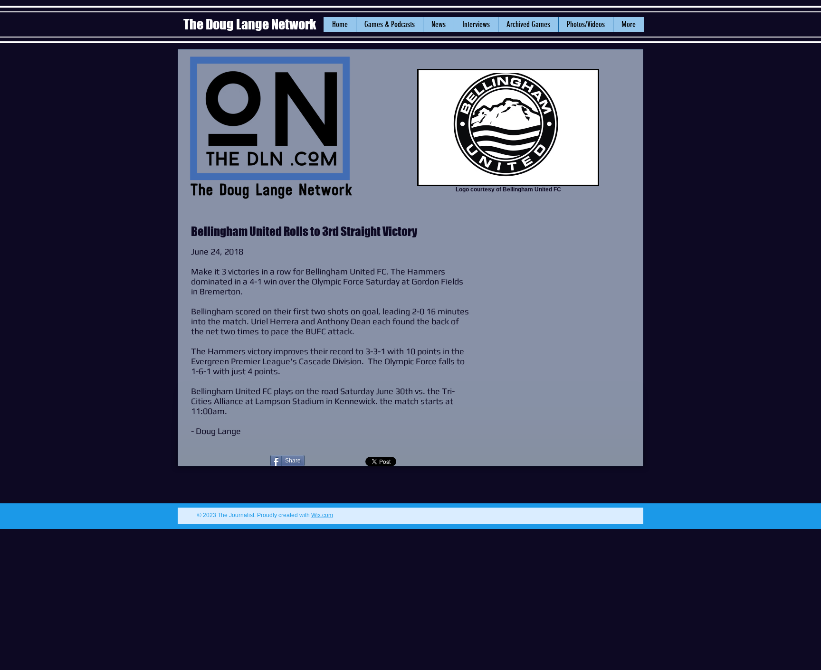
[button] (438, 24)
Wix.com (322, 515)
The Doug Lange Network (250, 24)
